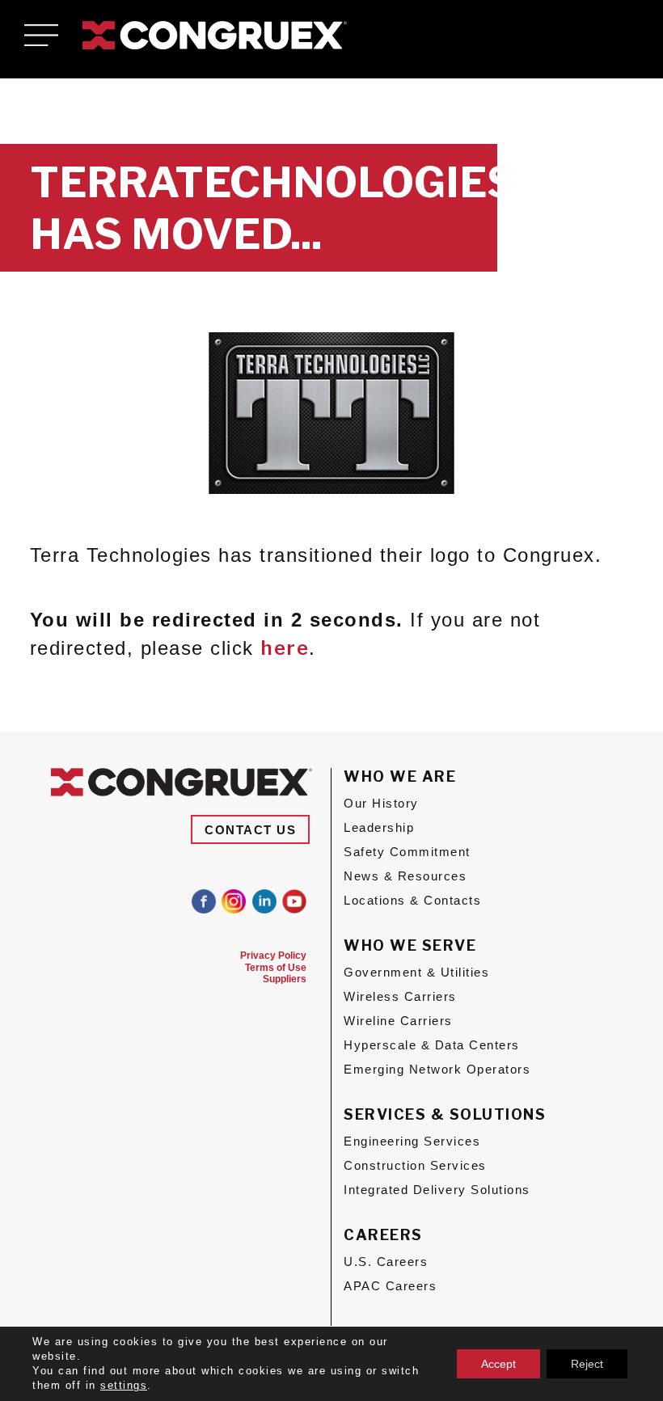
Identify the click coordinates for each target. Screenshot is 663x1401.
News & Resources (405, 876)
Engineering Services (412, 1141)
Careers (383, 1234)
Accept (498, 1363)
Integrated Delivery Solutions (437, 1189)
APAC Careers (390, 1286)
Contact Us (250, 829)
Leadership (379, 827)
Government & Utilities (416, 972)
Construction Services (415, 1165)
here (284, 648)
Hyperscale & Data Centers (432, 1045)
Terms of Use (275, 967)
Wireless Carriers (400, 996)
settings (123, 1385)
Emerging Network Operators (437, 1069)
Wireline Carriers (398, 1021)
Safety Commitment (407, 852)
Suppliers (284, 979)
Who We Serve (410, 945)
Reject (587, 1363)
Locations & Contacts (412, 900)
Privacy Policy (273, 955)
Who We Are (400, 776)
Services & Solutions (445, 1114)
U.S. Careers (386, 1261)
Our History (381, 803)
